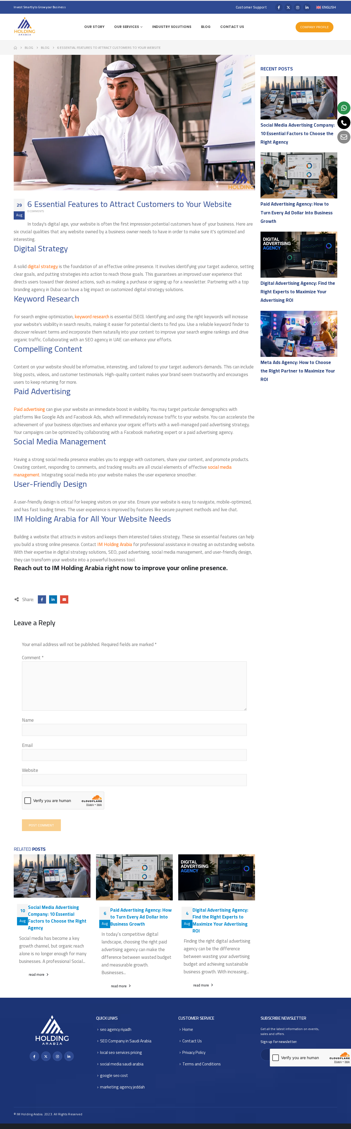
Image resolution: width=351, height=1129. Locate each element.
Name (28, 720)
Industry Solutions (171, 26)
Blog (206, 26)
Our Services (126, 26)
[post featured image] (52, 876)
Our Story (94, 26)
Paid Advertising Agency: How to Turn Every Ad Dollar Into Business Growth (141, 917)
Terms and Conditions (201, 1064)
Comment (33, 657)
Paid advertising (29, 409)
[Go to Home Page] (15, 48)
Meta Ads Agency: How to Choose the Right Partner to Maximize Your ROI (298, 371)
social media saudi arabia (121, 1064)
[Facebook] (279, 7)
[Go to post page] (299, 98)
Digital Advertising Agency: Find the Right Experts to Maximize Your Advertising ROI (220, 920)
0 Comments (35, 211)
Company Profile (314, 27)
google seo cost (114, 1075)
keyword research (92, 316)
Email (64, 599)
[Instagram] (297, 7)
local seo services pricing (121, 1052)
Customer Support (251, 7)
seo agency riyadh (115, 1029)
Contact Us (232, 26)
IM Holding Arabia (114, 544)
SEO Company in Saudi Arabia (125, 1041)
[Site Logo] (25, 26)
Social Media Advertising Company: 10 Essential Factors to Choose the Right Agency (57, 917)
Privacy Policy (193, 1052)
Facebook (42, 599)
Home (187, 1029)
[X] (288, 7)
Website (30, 770)
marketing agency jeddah (122, 1087)
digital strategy (43, 266)
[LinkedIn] (307, 7)
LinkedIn (53, 599)
